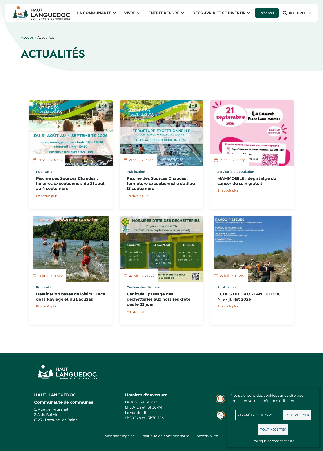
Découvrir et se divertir (218, 13)
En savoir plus (46, 196)
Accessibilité (207, 436)
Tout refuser (297, 415)
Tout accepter (273, 429)
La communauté (94, 13)
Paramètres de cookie (257, 415)
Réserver (266, 13)
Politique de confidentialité (273, 441)
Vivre (130, 13)
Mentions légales (119, 436)
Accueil (27, 37)
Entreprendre (164, 13)
